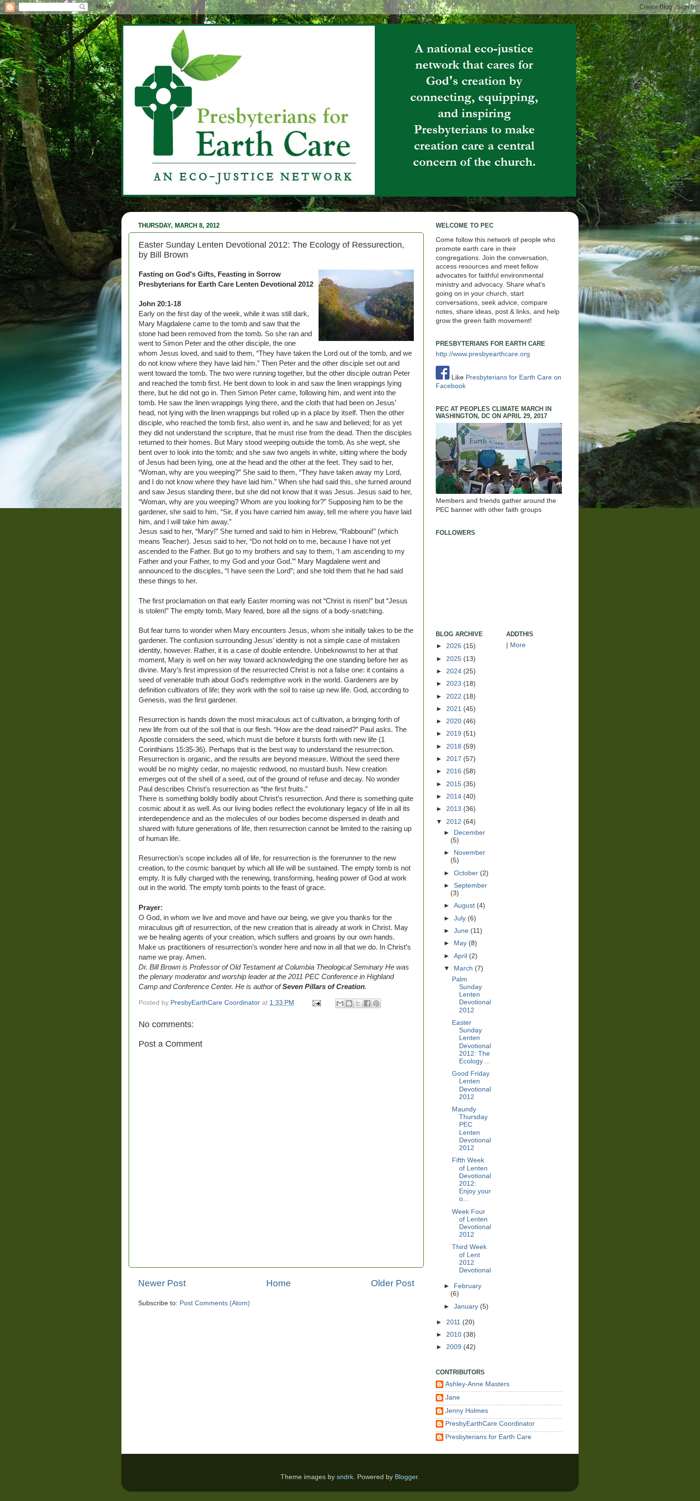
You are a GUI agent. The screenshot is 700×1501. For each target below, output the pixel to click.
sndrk (345, 1477)
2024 (454, 671)
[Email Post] (316, 1002)
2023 (454, 683)
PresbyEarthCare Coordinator (216, 1002)
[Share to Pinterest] (376, 1003)
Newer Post (162, 1283)
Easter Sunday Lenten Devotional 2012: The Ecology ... (471, 1042)
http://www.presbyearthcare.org (483, 354)
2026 (454, 646)
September (470, 885)
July (461, 918)
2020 (454, 721)
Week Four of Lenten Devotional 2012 (471, 1223)
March (464, 968)
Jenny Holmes (466, 1410)
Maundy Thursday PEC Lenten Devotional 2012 (471, 1128)
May (461, 943)
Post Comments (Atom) (215, 1303)
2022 (454, 696)
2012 (454, 821)
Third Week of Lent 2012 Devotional (471, 1258)
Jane (452, 1397)
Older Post (392, 1283)
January (467, 1306)
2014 (454, 796)
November (469, 852)
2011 (454, 1322)
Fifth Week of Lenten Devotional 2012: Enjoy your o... (471, 1179)
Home (278, 1283)
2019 (454, 733)
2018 (454, 746)
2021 (454, 708)
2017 (454, 758)
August (465, 905)
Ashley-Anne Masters (477, 1384)
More (518, 645)
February (467, 1286)
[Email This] (340, 1003)
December (469, 832)
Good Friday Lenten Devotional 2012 (471, 1085)
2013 (454, 808)
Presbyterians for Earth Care (488, 1437)
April (461, 956)
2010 (454, 1334)
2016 (454, 771)
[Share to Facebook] (367, 1003)
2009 (454, 1347)
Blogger (406, 1477)
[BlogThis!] (349, 1003)
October (467, 873)
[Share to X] (358, 1003)
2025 (454, 658)
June (462, 930)
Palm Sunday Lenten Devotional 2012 (471, 995)
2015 (454, 784)
